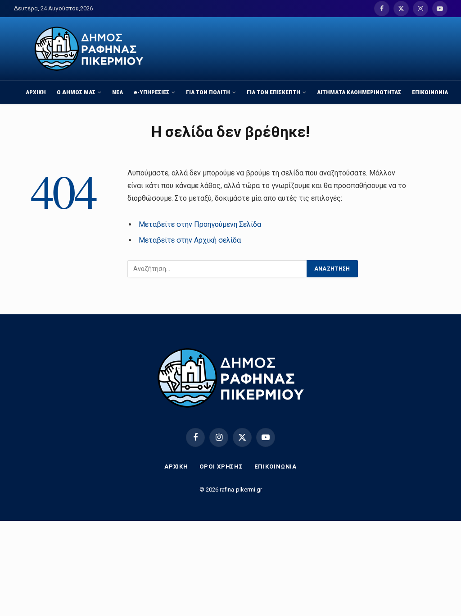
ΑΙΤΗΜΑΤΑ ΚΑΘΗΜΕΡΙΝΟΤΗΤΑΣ (359, 92)
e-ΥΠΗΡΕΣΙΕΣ (151, 92)
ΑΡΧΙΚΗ (36, 92)
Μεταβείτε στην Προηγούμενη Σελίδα (200, 224)
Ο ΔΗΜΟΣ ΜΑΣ (76, 92)
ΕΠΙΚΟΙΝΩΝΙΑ (430, 92)
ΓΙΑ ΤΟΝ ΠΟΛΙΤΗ (208, 92)
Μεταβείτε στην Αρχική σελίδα (190, 240)
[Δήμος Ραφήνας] (89, 48)
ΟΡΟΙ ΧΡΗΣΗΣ (221, 466)
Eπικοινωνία (275, 466)
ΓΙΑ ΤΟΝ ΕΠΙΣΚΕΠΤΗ (273, 92)
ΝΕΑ (117, 92)
